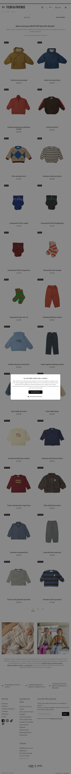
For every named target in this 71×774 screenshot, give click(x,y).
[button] (35, 396)
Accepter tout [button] (35, 392)
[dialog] (35, 387)
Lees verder (39, 388)
